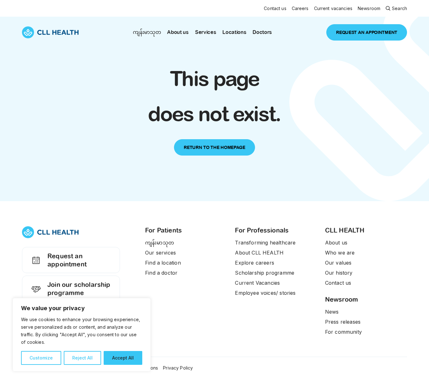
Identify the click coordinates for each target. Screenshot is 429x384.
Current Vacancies (257, 283)
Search (399, 8)
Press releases (343, 322)
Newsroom (369, 8)
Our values (338, 263)
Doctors (262, 32)
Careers (300, 8)
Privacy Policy (178, 367)
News (332, 312)
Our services (160, 253)
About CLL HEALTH (259, 253)
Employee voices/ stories (265, 293)
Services (205, 32)
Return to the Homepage (214, 147)
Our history (339, 273)
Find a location (163, 263)
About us (177, 32)
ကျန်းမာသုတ (147, 32)
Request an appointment (67, 260)
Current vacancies (333, 8)
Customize (41, 357)
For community (343, 332)
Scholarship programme (264, 273)
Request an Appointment (366, 32)
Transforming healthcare (265, 242)
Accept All (123, 357)
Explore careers (254, 263)
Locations (234, 32)
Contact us (275, 8)
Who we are (340, 253)
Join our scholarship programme (79, 289)
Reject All (82, 357)
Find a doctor (161, 273)
